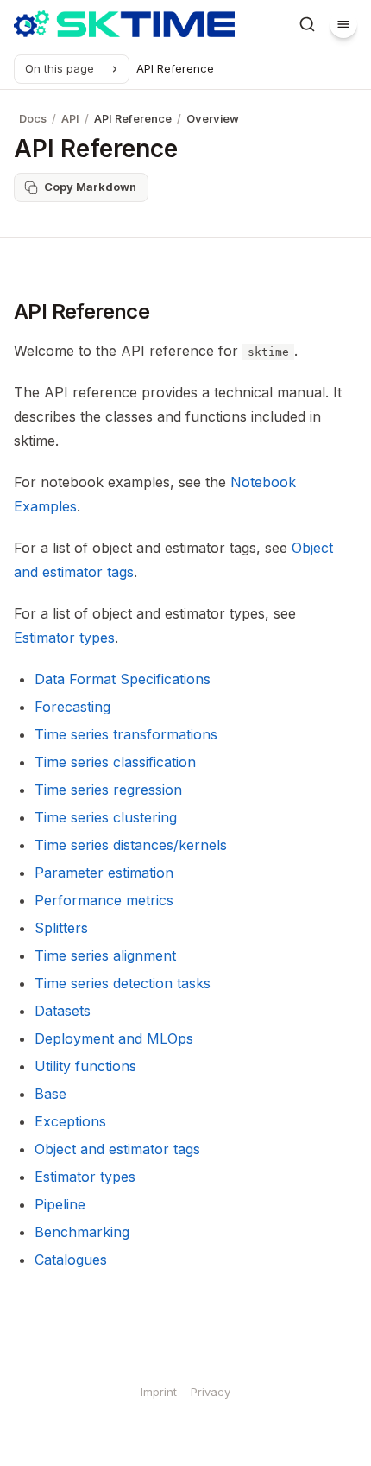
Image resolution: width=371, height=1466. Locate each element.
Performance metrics (104, 900)
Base (50, 1093)
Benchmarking (82, 1232)
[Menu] (343, 24)
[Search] (307, 24)
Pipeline (60, 1204)
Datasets (63, 1010)
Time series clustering (106, 817)
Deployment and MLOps (114, 1038)
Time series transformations (126, 734)
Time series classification (115, 762)
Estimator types (85, 1176)
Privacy (210, 1392)
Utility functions (85, 1066)
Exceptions (70, 1121)
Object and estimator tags (117, 1149)
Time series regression (108, 789)
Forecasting (72, 706)
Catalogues (71, 1259)
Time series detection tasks (123, 983)
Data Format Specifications (123, 679)
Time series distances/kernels (131, 845)
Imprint (159, 1392)
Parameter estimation (104, 872)
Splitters (61, 927)
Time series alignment (105, 955)
